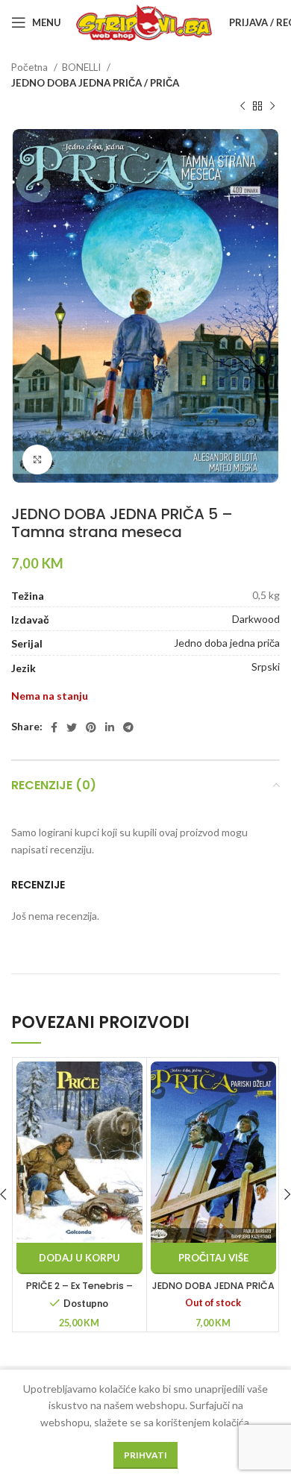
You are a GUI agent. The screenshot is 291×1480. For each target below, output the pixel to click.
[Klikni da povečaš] (37, 459)
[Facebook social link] (54, 727)
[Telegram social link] (128, 727)
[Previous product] (242, 106)
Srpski (265, 666)
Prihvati (145, 1455)
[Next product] (272, 106)
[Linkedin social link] (110, 727)
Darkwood (256, 618)
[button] (79, 1258)
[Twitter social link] (71, 727)
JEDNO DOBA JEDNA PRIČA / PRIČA (95, 83)
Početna (30, 67)
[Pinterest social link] (91, 727)
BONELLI (82, 67)
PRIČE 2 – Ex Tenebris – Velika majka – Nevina (79, 1292)
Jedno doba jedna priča (227, 642)
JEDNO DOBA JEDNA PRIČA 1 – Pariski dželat (213, 1292)
